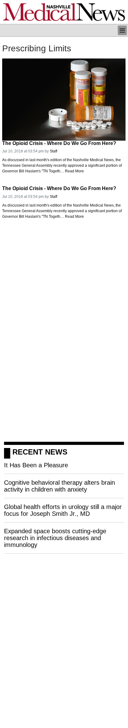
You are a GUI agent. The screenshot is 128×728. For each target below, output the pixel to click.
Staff (53, 151)
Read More (74, 171)
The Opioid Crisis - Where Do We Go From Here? (59, 143)
